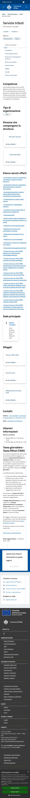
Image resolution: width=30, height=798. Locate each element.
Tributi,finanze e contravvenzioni (13, 691)
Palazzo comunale (12, 324)
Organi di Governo (9, 641)
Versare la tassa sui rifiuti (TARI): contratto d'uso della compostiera (13, 259)
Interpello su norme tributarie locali (14, 226)
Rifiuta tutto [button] (15, 792)
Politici (6, 652)
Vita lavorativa (8, 670)
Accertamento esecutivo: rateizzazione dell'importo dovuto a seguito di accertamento (14, 187)
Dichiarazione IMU (9, 215)
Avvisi (5, 713)
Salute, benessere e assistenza (12, 697)
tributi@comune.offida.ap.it (15, 421)
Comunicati (7, 710)
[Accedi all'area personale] (23, 2)
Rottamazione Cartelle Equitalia (12, 533)
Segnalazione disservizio (11, 758)
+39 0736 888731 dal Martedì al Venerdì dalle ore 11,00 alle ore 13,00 (14, 417)
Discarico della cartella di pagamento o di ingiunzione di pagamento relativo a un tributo (15, 220)
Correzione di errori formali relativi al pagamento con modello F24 (14, 211)
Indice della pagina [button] (10, 45)
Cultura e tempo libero (10, 668)
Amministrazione (13, 14)
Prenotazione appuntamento (12, 755)
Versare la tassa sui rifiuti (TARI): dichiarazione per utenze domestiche (13, 274)
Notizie (6, 707)
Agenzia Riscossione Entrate (13, 522)
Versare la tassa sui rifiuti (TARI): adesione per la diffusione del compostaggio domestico (13, 253)
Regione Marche (7, 2)
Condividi (6, 32)
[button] (15, 795)
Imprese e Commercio (10, 673)
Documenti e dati (9, 657)
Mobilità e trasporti (9, 678)
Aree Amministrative (10, 644)
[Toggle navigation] (3, 7)
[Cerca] (27, 7)
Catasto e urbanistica (10, 676)
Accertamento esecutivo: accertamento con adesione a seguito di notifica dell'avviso (14, 180)
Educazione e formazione (11, 686)
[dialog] (15, 784)
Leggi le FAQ (7, 760)
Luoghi (6, 720)
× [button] (28, 771)
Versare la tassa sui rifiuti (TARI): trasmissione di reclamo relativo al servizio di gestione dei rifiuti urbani (13, 307)
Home (3, 14)
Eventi (6, 723)
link (7, 784)
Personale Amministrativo (11, 654)
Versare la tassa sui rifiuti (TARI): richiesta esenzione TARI (13, 301)
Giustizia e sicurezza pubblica (12, 689)
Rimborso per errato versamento (13, 239)
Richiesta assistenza (9, 763)
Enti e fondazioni (8, 649)
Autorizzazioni (8, 699)
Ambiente (6, 694)
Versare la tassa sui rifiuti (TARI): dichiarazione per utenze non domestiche (15, 279)
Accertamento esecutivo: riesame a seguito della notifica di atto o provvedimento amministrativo (13, 194)
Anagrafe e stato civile (10, 665)
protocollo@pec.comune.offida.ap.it (14, 745)
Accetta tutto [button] (15, 788)
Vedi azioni (14, 32)
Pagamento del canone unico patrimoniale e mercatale (11, 230)
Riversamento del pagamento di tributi (15, 248)
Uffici (21, 14)
